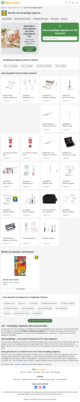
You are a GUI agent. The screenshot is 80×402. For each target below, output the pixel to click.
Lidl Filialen (64, 19)
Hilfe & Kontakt (55, 372)
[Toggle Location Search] (73, 2)
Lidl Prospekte (54, 19)
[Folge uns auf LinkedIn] (35, 387)
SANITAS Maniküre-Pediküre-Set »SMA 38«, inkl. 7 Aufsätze (10, 239)
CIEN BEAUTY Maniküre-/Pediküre (68, 96)
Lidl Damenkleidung (28, 308)
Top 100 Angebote (61, 379)
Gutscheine (16, 379)
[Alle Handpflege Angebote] (10, 38)
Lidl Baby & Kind (9, 303)
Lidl (33, 356)
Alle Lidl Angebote (7, 19)
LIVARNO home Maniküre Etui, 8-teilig (69, 154)
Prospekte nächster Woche (29, 379)
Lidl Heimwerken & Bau (21, 313)
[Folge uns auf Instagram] (39, 387)
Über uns (23, 372)
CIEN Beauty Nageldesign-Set (28, 182)
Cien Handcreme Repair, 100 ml (10, 154)
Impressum (36, 372)
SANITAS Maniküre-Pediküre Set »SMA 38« (49, 125)
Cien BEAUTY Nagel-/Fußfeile (7, 182)
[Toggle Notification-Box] (66, 2)
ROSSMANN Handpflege (44, 66)
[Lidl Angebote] (4, 13)
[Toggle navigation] (77, 2)
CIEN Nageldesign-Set (29, 238)
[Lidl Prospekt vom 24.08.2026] (20, 266)
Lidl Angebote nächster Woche (22, 19)
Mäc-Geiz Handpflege (10, 66)
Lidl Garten (21, 303)
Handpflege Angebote (20, 364)
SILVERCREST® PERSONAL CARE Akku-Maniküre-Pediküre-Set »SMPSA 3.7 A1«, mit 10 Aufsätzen (49, 97)
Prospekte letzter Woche (47, 379)
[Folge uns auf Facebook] (44, 387)
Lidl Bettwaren (37, 313)
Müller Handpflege (27, 66)
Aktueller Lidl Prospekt (11, 280)
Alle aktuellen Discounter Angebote (40, 321)
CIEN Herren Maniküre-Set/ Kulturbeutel (49, 211)
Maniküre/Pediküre (48, 238)
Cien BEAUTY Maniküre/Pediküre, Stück (29, 211)
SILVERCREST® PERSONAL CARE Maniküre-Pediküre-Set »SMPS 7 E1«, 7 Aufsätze (49, 183)
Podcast (29, 372)
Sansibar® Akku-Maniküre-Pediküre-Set (10, 96)
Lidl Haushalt (33, 303)
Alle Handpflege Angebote (29, 49)
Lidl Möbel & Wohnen (67, 303)
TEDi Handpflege (61, 66)
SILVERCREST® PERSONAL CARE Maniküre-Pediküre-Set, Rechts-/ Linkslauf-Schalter (69, 125)
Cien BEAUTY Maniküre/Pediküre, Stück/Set (68, 211)
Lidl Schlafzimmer (61, 308)
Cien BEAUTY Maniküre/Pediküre (9, 211)
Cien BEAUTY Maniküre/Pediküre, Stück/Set (68, 183)
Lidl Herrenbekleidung (45, 308)
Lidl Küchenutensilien (10, 308)
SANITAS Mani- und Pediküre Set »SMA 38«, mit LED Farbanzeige (49, 154)
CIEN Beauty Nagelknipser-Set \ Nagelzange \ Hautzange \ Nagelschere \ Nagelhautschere (28, 97)
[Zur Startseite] (12, 3)
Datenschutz (45, 372)
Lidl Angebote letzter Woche (40, 19)
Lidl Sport (7, 313)
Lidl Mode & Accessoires (49, 303)
